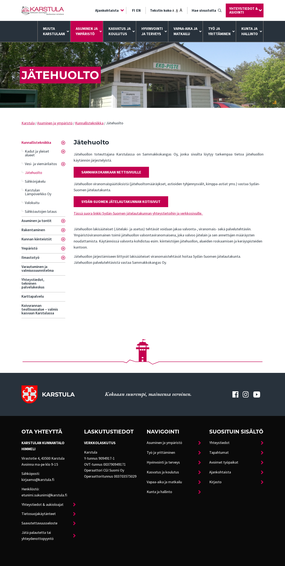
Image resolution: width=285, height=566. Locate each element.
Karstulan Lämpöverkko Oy (38, 192)
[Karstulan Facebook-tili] (235, 394)
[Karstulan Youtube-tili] (256, 394)
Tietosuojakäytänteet (38, 513)
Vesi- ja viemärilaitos (41, 163)
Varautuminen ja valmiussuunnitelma (37, 268)
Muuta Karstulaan (54, 31)
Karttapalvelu (32, 296)
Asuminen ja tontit (36, 220)
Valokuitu (32, 202)
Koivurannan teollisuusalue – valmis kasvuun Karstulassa (39, 309)
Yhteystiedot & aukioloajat (42, 504)
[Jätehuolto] (42, 10)
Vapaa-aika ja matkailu (185, 31)
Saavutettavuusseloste (39, 523)
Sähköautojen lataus (41, 211)
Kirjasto (215, 481)
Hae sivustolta (204, 10)
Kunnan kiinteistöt (36, 239)
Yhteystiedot (219, 442)
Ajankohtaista (107, 10)
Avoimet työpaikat (223, 462)
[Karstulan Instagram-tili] (246, 394)
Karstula (28, 123)
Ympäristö (29, 248)
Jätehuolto (33, 172)
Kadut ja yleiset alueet (37, 153)
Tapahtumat (219, 452)
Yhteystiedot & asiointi (243, 10)
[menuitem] (108, 10)
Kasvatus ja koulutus (119, 31)
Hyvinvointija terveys (152, 31)
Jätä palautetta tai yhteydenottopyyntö (37, 535)
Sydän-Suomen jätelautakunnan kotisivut (120, 201)
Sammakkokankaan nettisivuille (111, 172)
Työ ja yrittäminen (219, 31)
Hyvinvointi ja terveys (163, 462)
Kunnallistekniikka (89, 123)
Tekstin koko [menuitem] (166, 10)
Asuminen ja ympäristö (87, 31)
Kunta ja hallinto (249, 31)
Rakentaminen (33, 229)
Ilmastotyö (30, 257)
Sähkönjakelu (35, 181)
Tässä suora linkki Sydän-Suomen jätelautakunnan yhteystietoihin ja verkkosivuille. (138, 213)
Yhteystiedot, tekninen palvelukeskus (32, 283)
